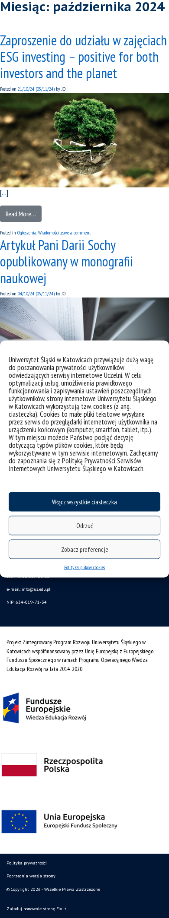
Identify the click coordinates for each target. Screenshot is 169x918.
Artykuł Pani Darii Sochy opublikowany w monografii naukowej (66, 261)
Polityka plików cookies (84, 567)
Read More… (21, 213)
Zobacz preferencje (84, 549)
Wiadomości (48, 232)
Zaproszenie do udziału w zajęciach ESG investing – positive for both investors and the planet (83, 56)
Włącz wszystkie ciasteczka (84, 501)
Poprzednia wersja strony (30, 876)
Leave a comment (75, 232)
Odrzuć (84, 525)
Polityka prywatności (26, 863)
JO (62, 88)
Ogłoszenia (26, 232)
